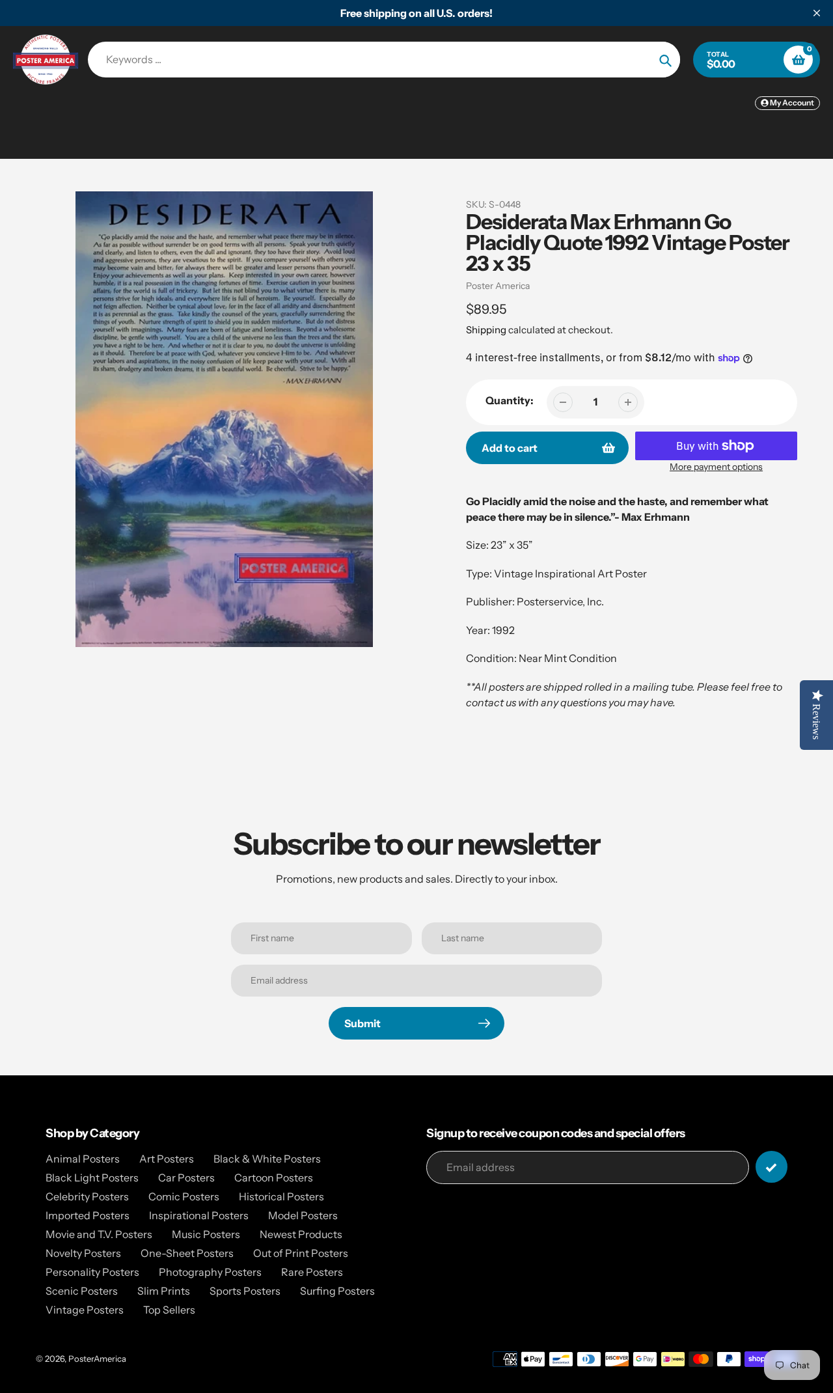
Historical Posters (281, 1196)
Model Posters (303, 1215)
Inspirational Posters (199, 1215)
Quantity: (509, 400)
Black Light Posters (92, 1177)
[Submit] (771, 1167)
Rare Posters (312, 1271)
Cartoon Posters (273, 1177)
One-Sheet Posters (187, 1253)
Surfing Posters (337, 1290)
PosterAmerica (97, 1358)
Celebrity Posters (87, 1196)
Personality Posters (92, 1271)
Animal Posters (83, 1158)
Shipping (486, 330)
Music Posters (206, 1234)
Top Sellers (169, 1309)
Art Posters (166, 1158)
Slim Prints (163, 1290)
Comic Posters (183, 1196)
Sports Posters (245, 1290)
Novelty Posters (83, 1253)
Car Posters (186, 1177)
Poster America (498, 286)
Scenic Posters (82, 1290)
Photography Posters (210, 1271)
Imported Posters (88, 1215)
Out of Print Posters (300, 1253)
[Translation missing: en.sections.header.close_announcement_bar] (816, 13)
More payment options (716, 467)
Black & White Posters (267, 1158)
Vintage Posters (85, 1309)
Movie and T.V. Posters (99, 1234)
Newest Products (301, 1234)
